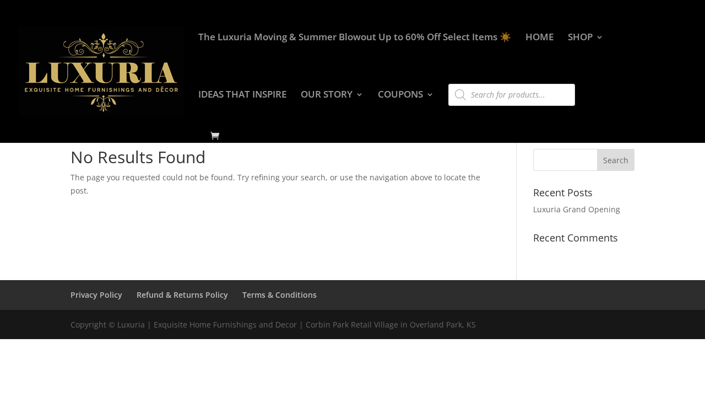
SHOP (580, 38)
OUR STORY (326, 95)
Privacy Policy (96, 294)
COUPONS (400, 95)
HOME (539, 38)
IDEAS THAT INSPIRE (242, 95)
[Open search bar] (453, 79)
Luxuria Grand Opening (576, 209)
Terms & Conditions (279, 294)
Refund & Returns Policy (182, 294)
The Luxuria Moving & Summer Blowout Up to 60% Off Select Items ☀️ (354, 38)
